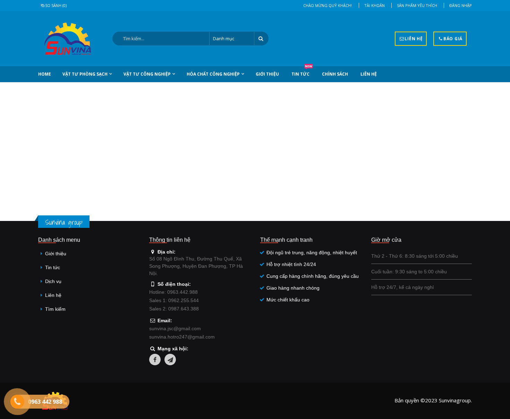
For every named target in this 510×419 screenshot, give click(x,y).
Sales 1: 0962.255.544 (174, 300)
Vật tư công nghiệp (147, 74)
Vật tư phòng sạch (85, 74)
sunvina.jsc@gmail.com (175, 328)
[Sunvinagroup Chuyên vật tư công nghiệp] (67, 39)
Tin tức (301, 71)
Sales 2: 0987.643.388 (174, 308)
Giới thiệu (267, 74)
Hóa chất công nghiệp (213, 74)
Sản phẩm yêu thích (417, 5)
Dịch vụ (53, 281)
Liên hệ (368, 74)
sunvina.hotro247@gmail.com (182, 337)
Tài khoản (374, 5)
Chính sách (335, 74)
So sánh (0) (56, 5)
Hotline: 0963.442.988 (173, 292)
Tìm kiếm (55, 309)
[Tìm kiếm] (261, 38)
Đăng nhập (460, 5)
